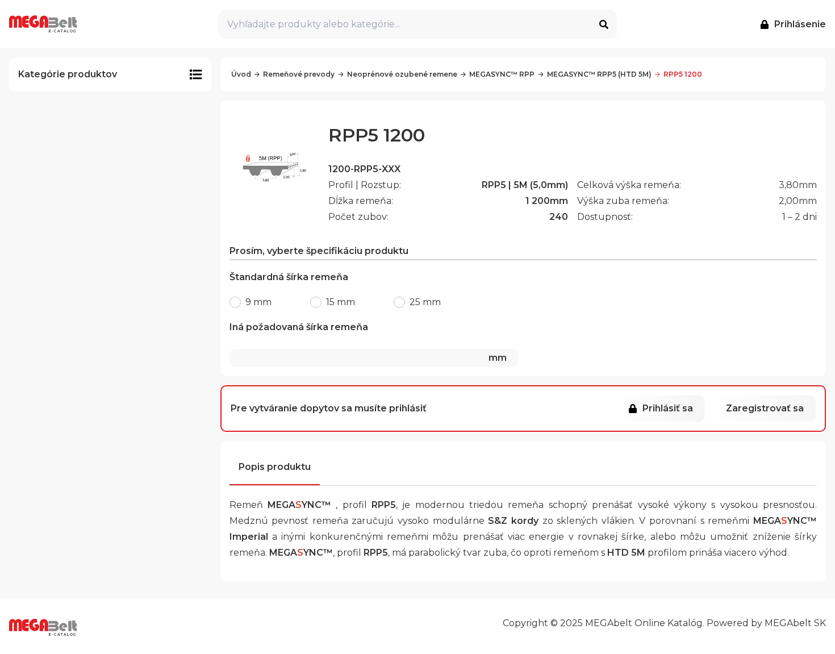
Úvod (241, 74)
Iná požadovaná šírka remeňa (368, 342)
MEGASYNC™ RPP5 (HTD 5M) (599, 74)
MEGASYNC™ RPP (502, 74)
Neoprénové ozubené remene (402, 74)
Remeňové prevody (299, 74)
